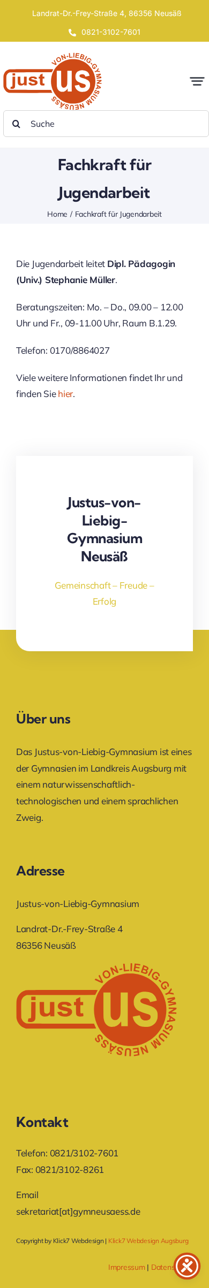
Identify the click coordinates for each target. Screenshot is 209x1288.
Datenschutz (172, 1267)
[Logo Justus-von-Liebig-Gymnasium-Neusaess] (52, 57)
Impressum (126, 1267)
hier (65, 393)
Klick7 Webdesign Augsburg (148, 1241)
